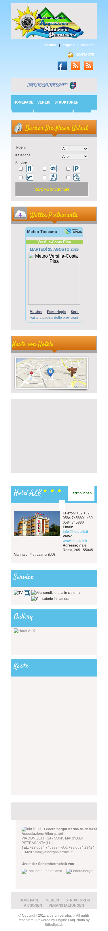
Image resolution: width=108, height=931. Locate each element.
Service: (21, 163)
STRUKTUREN (66, 102)
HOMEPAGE (23, 102)
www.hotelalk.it (75, 541)
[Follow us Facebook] (64, 64)
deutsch (87, 45)
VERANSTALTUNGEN (66, 905)
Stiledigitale (54, 925)
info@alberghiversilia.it (54, 852)
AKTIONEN (33, 905)
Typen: (20, 147)
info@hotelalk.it (75, 532)
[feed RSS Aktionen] (90, 64)
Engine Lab (65, 920)
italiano (50, 45)
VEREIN (43, 102)
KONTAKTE (84, 55)
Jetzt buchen (81, 493)
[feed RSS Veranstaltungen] (77, 64)
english (69, 45)
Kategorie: (23, 155)
